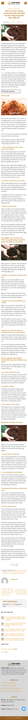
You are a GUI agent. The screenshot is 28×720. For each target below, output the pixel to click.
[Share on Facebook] (11, 565)
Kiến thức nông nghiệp (14, 8)
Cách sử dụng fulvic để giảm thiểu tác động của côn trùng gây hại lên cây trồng (15, 618)
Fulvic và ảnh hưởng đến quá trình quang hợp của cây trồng (21, 592)
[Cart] (25, 3)
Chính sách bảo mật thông (10, 688)
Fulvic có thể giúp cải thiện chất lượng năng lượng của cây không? (15, 634)
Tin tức (3, 652)
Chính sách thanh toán (9, 685)
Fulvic (2, 73)
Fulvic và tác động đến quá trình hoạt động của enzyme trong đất (14, 639)
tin (19, 688)
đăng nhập (12, 604)
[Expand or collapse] (19, 91)
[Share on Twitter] (14, 565)
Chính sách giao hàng (9, 683)
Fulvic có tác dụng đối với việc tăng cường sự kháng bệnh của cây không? (15, 624)
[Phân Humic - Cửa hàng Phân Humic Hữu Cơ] (14, 3)
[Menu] (2, 3)
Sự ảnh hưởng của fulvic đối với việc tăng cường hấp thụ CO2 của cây (15, 630)
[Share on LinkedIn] (17, 565)
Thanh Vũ (22, 22)
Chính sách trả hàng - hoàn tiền (12, 691)
